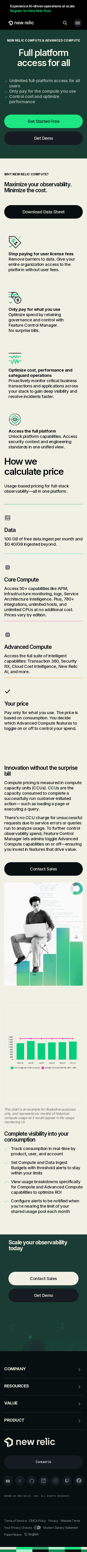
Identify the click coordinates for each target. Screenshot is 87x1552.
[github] (32, 1481)
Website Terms (70, 1520)
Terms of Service (15, 1520)
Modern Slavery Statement (60, 1527)
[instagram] (55, 1481)
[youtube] (8, 1481)
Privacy (53, 1520)
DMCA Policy (37, 1520)
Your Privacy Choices (18, 1527)
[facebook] (79, 1481)
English (34, 1534)
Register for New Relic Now (30, 11)
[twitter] (20, 1481)
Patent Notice (13, 1534)
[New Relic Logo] (20, 23)
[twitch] (67, 1481)
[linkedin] (43, 1481)
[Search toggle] (65, 23)
